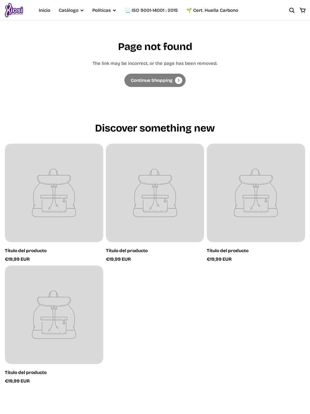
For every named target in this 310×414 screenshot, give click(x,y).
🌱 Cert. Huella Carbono (212, 10)
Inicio (44, 10)
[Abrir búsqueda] (291, 10)
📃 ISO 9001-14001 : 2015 (151, 10)
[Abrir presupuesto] (302, 10)
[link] (155, 80)
